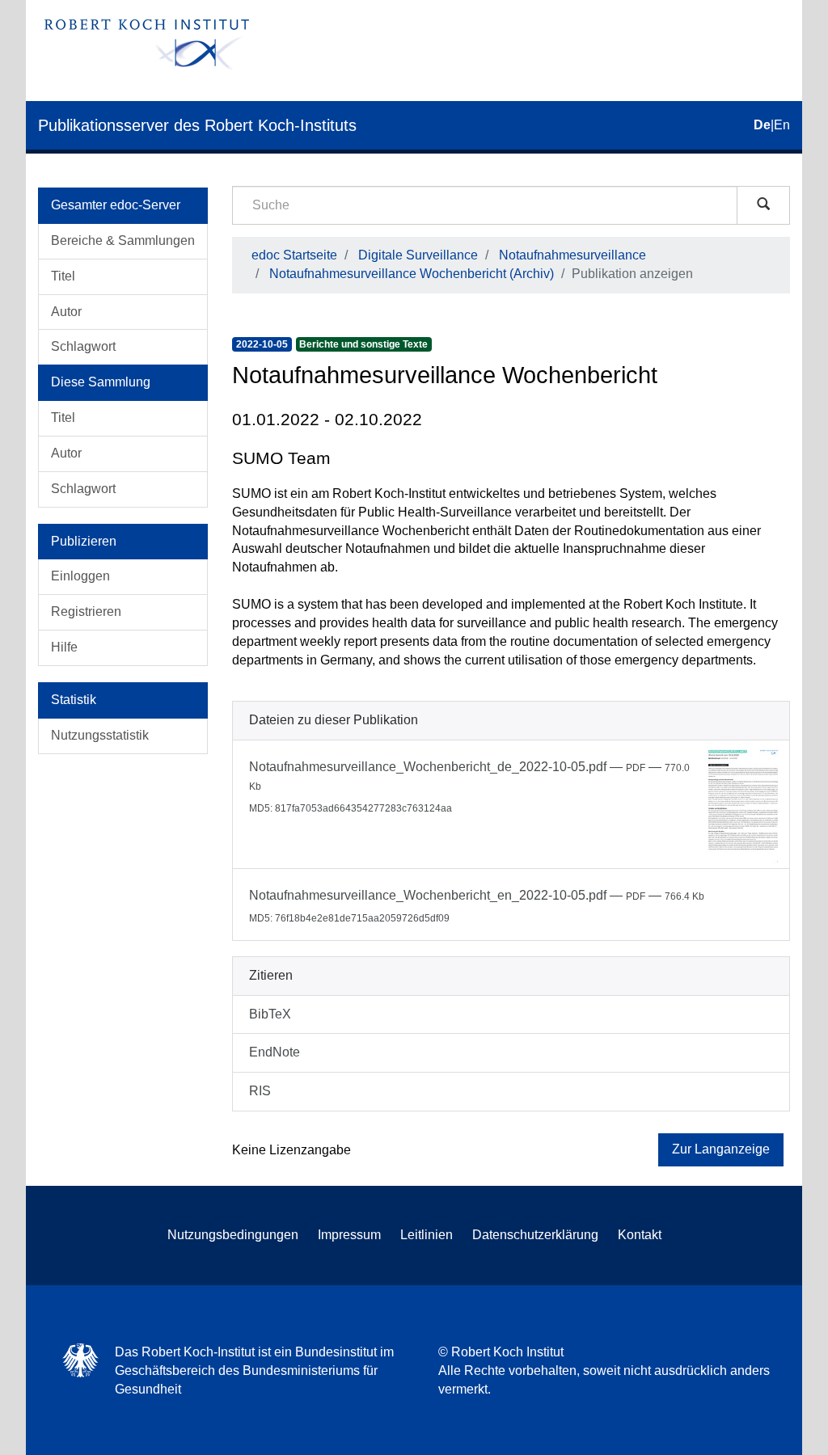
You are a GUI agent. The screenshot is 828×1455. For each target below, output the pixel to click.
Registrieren (86, 611)
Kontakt (639, 1235)
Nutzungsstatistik (100, 735)
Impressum (349, 1235)
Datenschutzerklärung (535, 1235)
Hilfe (64, 647)
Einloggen (80, 576)
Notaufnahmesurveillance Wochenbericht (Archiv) (411, 273)
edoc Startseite (294, 255)
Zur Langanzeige (721, 1149)
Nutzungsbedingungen (232, 1235)
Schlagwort (83, 346)
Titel (63, 276)
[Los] (763, 205)
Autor (66, 311)
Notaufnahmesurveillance (572, 255)
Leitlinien (426, 1235)
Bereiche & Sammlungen (123, 240)
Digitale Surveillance (418, 255)
